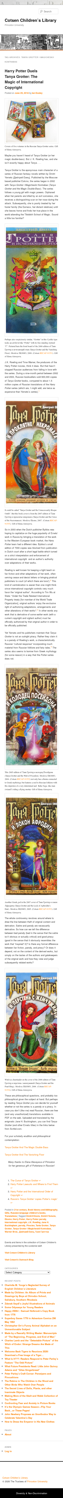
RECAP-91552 (23, 779)
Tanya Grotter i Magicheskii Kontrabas (32, 1228)
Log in (8, 1451)
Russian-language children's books (28, 1212)
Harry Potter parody (36, 1219)
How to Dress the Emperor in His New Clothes (29, 1421)
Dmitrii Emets (33, 1216)
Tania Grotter (42, 1225)
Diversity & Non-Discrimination (31, 1493)
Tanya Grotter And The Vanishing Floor (24, 1154)
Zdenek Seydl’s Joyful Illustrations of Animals (30, 1303)
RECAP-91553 (45, 908)
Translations (11, 1216)
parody (21, 1225)
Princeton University (48, 1470)
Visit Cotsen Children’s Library (20, 1252)
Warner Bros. (11, 1231)
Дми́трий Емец (26, 1231)
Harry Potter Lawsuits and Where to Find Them (34, 1184)
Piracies (30, 1225)
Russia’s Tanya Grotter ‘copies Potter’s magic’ (34, 1199)
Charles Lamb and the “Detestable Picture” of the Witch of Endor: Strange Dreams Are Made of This (31, 1344)
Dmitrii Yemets (48, 1216)
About (8, 1434)
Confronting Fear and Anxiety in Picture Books (30, 1403)
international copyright (16, 1222)
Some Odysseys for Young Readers (24, 1307)
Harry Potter (19, 1219)
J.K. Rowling (34, 1222)
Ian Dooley (37, 92)
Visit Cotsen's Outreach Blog (19, 1259)
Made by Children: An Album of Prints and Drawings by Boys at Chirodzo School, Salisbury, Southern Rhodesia (28, 1296)
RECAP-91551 (46, 353)
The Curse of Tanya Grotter (24, 1180)
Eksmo (8, 1219)
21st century (20, 1209)
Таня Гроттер (42, 1231)
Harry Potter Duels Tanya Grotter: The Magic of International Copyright (24, 79)
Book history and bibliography (43, 1209)
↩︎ (40, 1180)
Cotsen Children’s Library (30, 20)
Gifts (7, 1212)
